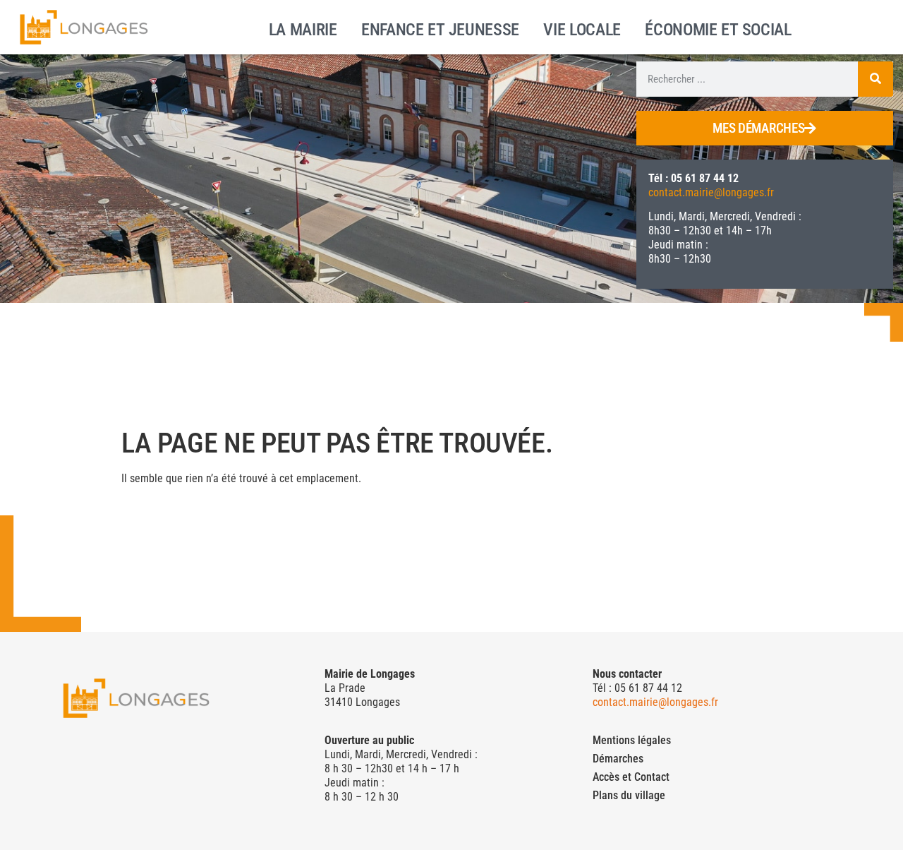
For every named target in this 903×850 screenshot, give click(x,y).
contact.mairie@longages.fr (711, 192)
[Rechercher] (875, 79)
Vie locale (582, 28)
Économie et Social (718, 28)
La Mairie (303, 28)
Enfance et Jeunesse (440, 28)
